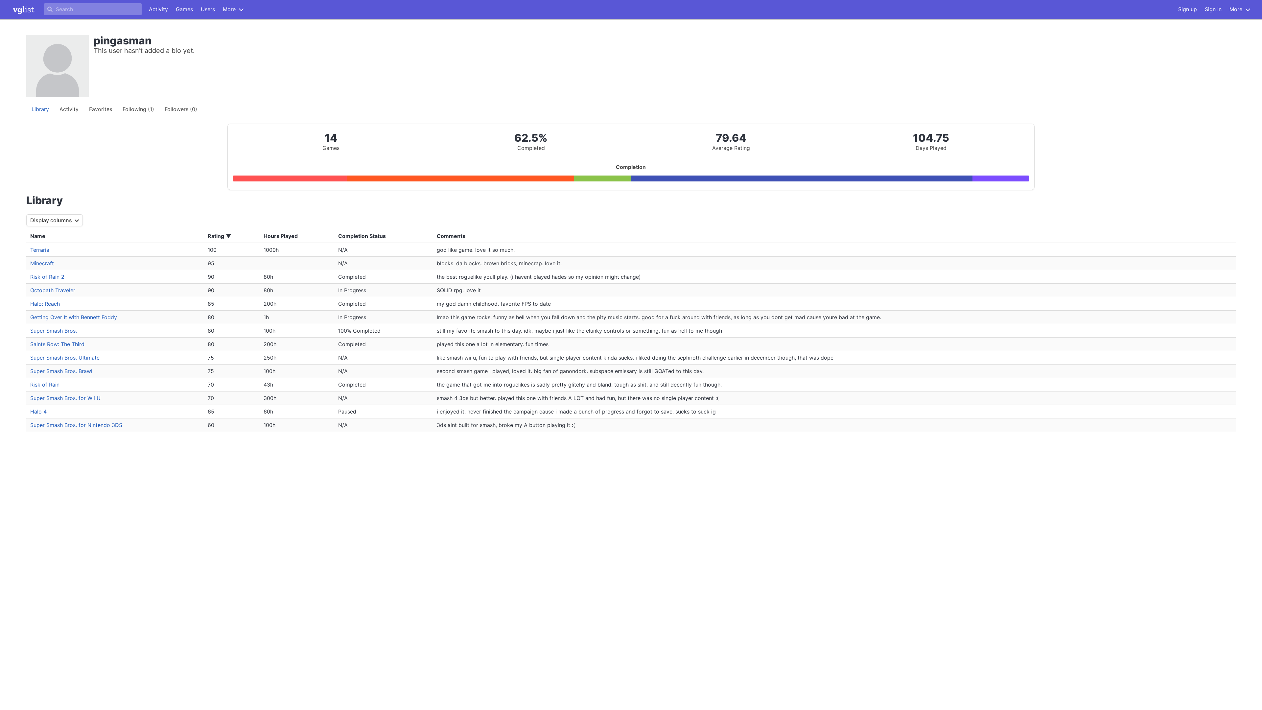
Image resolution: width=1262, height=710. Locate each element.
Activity (158, 9)
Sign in (1213, 9)
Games (184, 9)
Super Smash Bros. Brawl (61, 371)
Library (40, 109)
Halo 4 (38, 411)
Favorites (100, 109)
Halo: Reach (45, 303)
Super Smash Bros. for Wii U (65, 398)
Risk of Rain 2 (47, 276)
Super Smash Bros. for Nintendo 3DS (76, 425)
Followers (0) (181, 109)
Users (208, 9)
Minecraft (42, 263)
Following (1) (138, 109)
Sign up (1187, 9)
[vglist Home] (24, 9)
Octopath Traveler (52, 290)
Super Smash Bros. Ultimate (65, 357)
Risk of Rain (44, 384)
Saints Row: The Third (57, 344)
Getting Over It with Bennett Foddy (73, 317)
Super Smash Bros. (53, 330)
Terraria (39, 250)
